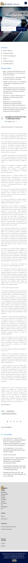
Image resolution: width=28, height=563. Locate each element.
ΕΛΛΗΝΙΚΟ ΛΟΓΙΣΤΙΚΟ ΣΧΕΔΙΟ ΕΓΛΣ (9, 413)
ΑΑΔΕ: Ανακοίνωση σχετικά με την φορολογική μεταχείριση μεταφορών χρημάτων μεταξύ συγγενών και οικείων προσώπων (15, 109)
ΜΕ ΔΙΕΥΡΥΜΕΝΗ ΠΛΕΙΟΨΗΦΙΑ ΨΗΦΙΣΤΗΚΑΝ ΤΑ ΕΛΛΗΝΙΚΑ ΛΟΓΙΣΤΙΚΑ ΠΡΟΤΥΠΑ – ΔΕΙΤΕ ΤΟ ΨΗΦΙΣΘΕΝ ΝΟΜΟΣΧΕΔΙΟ (14, 467)
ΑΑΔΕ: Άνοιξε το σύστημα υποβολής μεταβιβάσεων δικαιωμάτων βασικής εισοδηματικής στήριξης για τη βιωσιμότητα (14, 103)
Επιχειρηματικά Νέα (8, 53)
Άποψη (5, 58)
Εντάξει (14, 560)
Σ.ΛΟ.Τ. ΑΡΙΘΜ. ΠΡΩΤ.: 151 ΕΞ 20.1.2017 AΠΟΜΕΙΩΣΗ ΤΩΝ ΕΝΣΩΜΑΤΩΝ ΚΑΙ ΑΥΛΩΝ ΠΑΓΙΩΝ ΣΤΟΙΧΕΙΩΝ (14, 450)
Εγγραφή (3, 546)
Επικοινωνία (4, 519)
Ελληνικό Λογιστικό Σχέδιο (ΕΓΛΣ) (10, 21)
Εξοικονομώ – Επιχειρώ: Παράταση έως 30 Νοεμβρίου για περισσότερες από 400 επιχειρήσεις (14, 97)
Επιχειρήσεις (14, 33)
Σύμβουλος (9, 17)
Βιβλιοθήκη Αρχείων (19, 17)
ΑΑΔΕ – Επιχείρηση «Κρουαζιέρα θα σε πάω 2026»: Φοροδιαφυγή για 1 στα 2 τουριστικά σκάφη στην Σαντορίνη (14, 73)
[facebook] (10, 421)
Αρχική (3, 516)
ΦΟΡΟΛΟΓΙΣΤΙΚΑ (7, 19)
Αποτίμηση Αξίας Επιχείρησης (8, 526)
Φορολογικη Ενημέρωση (19, 32)
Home (3, 17)
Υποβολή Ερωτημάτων (6, 529)
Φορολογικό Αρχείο (8, 61)
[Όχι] (26, 558)
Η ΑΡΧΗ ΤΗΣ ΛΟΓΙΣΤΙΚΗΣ (9, 455)
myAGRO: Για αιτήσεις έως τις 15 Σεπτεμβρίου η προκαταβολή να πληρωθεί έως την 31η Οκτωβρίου (15, 83)
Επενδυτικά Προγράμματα (9, 55)
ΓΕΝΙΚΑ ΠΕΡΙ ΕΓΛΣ (10, 411)
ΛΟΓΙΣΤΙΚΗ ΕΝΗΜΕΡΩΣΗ (17, 19)
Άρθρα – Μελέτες (7, 50)
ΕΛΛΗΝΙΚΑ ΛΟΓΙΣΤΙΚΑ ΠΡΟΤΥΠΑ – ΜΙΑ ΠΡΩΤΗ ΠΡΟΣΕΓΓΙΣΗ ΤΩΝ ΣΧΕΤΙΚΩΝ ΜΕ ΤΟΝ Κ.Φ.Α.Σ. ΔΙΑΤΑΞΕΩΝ (14, 474)
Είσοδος (3, 543)
